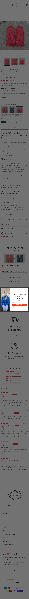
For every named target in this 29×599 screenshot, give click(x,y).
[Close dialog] (27, 289)
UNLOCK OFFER (19, 304)
